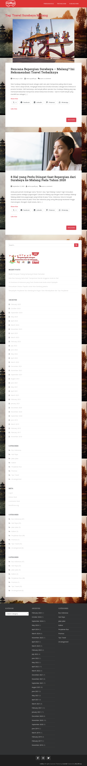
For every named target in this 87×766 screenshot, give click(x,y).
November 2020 (16, 412)
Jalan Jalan (14, 458)
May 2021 (14, 387)
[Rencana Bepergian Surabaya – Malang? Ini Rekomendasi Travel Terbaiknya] (43, 41)
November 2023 (16, 329)
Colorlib (64, 764)
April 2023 (14, 333)
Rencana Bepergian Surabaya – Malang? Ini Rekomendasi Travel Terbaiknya (42, 70)
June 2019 (14, 420)
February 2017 (16, 432)
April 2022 (14, 358)
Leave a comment (45, 78)
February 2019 (16, 428)
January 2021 (15, 403)
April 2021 (14, 391)
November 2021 (16, 370)
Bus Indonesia (16, 450)
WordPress (78, 764)
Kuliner (13, 463)
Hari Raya (14, 454)
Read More (71, 120)
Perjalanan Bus (16, 467)
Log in (11, 493)
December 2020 (16, 408)
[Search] (76, 245)
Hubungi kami (74, 4)
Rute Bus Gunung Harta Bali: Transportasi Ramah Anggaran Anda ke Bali (33, 278)
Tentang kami (61, 4)
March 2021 (15, 395)
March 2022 (15, 362)
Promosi (14, 471)
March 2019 (15, 424)
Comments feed (14, 501)
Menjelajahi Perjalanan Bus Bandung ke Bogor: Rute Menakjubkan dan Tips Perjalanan (38, 291)
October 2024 (15, 308)
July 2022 (14, 346)
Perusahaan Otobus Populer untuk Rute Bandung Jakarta (28, 286)
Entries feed (13, 497)
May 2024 (14, 317)
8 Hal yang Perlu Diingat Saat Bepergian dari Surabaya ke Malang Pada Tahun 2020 (43, 178)
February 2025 (16, 304)
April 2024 (14, 321)
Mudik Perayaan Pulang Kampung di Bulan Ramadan (27, 274)
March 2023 (15, 337)
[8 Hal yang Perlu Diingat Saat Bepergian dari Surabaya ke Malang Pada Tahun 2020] (43, 151)
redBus (42, 764)
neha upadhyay (31, 78)
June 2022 (14, 350)
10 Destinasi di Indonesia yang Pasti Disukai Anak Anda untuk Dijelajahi (33, 282)
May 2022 (14, 354)
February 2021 (16, 399)
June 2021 (14, 383)
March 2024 (15, 325)
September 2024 (16, 313)
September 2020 (16, 416)
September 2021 (16, 375)
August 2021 (15, 379)
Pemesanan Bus (49, 4)
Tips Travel (15, 475)
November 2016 (16, 437)
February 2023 (16, 342)
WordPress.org (14, 505)
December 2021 (16, 366)
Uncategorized (16, 479)
